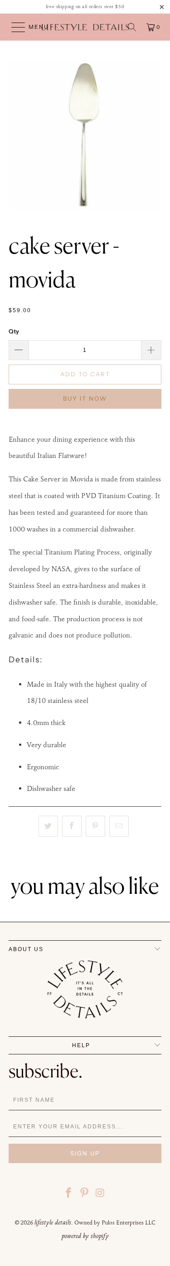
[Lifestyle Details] (85, 27)
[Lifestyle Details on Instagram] (100, 1194)
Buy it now (85, 398)
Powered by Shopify (85, 1236)
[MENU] (14, 27)
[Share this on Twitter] (48, 826)
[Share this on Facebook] (72, 826)
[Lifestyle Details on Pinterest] (85, 1194)
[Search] (132, 27)
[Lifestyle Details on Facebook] (69, 1194)
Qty (14, 331)
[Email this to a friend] (119, 826)
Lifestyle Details (52, 1222)
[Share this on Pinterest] (95, 826)
